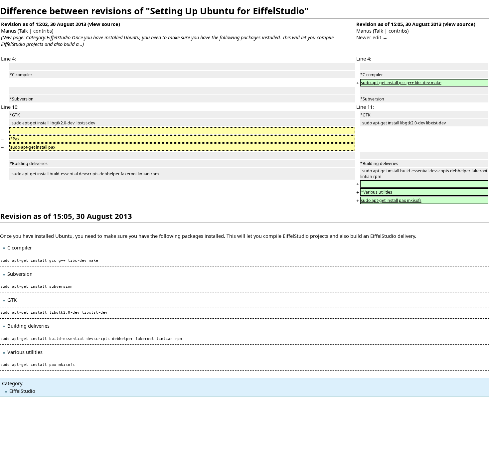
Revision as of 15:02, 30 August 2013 (43, 24)
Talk (23, 30)
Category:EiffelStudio (48, 37)
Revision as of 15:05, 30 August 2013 (398, 24)
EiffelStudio (22, 391)
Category (12, 383)
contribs (42, 30)
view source (103, 24)
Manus (8, 30)
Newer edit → (372, 37)
